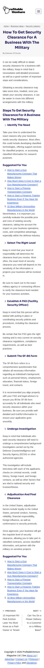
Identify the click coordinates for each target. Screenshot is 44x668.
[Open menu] (38, 11)
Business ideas (17, 26)
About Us (31, 655)
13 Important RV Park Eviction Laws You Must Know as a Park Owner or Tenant (11, 620)
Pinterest (33, 659)
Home (6, 26)
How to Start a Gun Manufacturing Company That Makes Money (22, 174)
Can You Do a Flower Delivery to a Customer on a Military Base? (33, 620)
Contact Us (21, 659)
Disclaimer (31, 663)
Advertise (9, 659)
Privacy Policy (14, 663)
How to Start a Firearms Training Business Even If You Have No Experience (23, 199)
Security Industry (33, 26)
